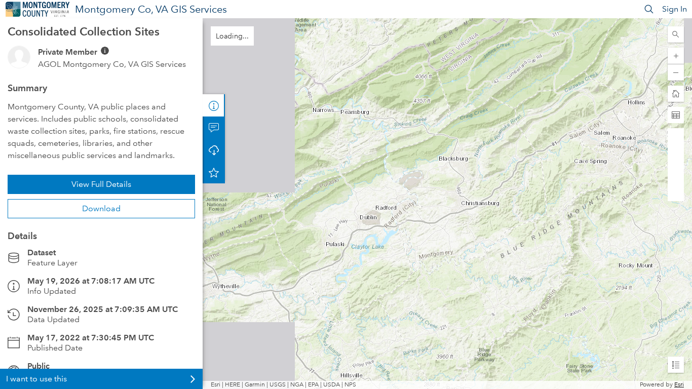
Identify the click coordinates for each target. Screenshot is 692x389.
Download (101, 208)
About (214, 105)
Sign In (674, 9)
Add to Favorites (214, 172)
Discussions (214, 127)
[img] (105, 51)
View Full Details (101, 184)
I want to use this (36, 378)
